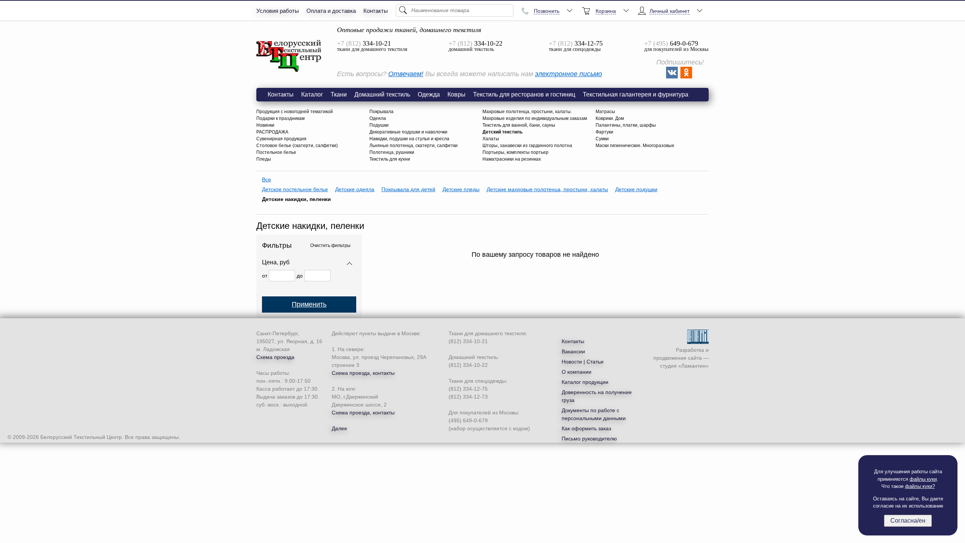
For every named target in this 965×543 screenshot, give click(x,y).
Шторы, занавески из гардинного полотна (527, 145)
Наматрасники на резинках (511, 159)
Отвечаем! (405, 74)
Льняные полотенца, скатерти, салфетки (413, 145)
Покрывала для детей (408, 189)
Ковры (456, 94)
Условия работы (277, 11)
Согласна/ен (907, 520)
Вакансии (573, 351)
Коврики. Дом (610, 118)
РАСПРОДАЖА (272, 132)
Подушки (379, 125)
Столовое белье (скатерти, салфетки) (297, 145)
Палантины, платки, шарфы (626, 125)
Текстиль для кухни (389, 159)
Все (266, 179)
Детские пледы (461, 189)
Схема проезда (275, 357)
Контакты (375, 11)
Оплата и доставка (331, 11)
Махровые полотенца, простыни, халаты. (527, 111)
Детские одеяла (354, 189)
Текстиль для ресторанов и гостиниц (524, 94)
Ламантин (693, 366)
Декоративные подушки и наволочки (408, 132)
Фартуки (604, 132)
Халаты (490, 138)
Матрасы (605, 111)
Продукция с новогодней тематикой (294, 111)
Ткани (339, 94)
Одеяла (377, 118)
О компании (576, 372)
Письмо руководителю (589, 439)
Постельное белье (276, 152)
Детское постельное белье (295, 189)
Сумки (602, 138)
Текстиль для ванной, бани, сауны (518, 125)
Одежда (429, 94)
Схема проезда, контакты (363, 373)
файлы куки (923, 479)
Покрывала (381, 111)
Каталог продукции (585, 382)
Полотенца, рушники (391, 152)
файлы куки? (920, 486)
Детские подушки (636, 189)
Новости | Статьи (583, 362)
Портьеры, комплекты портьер (515, 152)
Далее (339, 428)
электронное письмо (568, 74)
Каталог (312, 94)
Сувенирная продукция (281, 138)
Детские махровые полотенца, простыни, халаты (547, 189)
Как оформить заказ (586, 428)
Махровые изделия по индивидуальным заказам (534, 118)
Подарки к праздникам (280, 118)
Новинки (265, 125)
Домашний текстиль (382, 94)
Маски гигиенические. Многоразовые (635, 145)
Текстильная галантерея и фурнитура (635, 94)
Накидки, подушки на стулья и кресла (409, 138)
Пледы (263, 159)
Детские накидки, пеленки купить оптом (289, 56)
